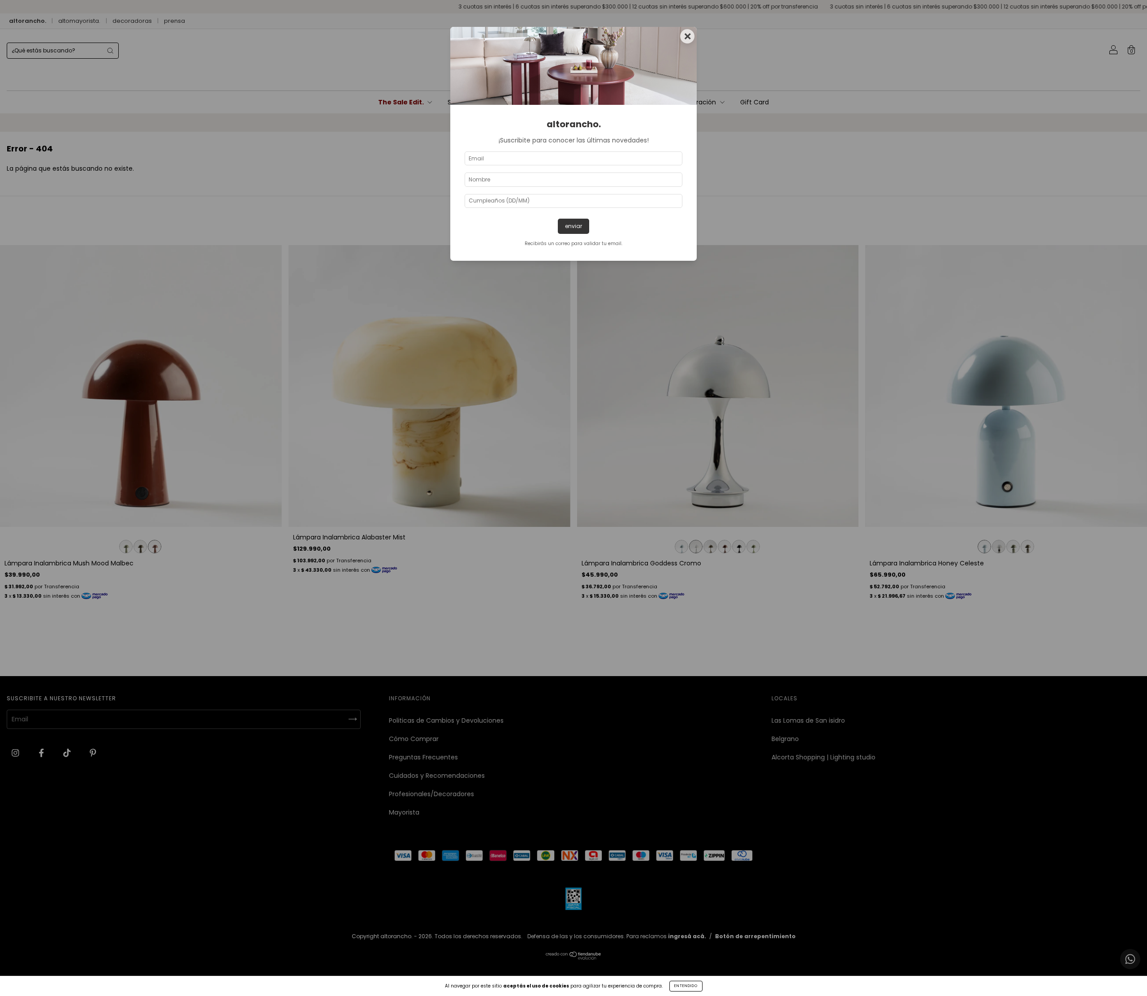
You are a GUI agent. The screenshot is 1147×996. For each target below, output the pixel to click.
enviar (573, 226)
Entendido (686, 985)
